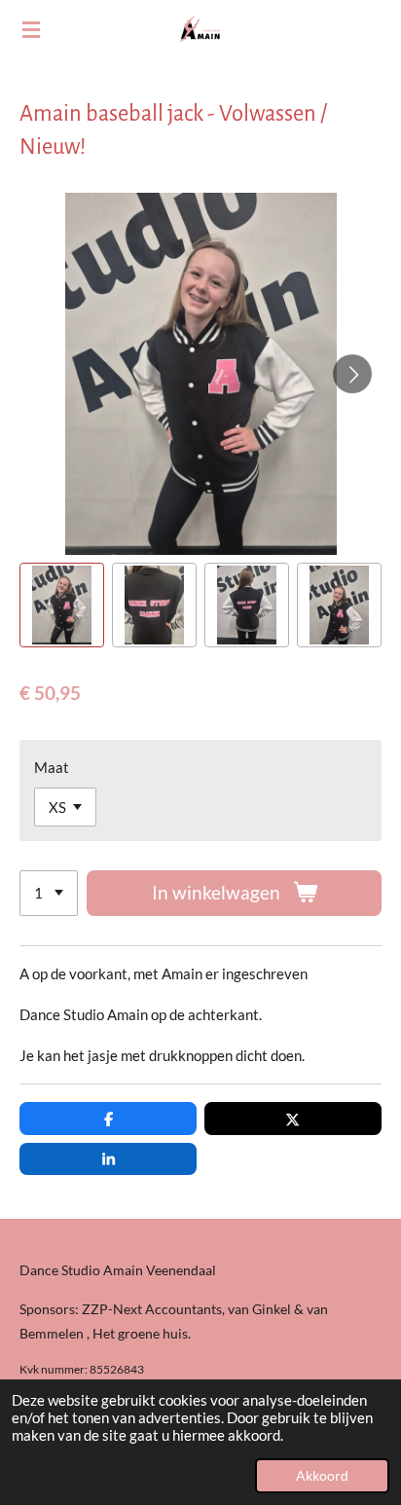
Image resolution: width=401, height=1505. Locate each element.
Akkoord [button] (322, 1476)
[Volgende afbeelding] (352, 373)
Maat (51, 767)
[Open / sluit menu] (31, 29)
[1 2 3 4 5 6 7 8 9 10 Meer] (48, 893)
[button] (61, 605)
